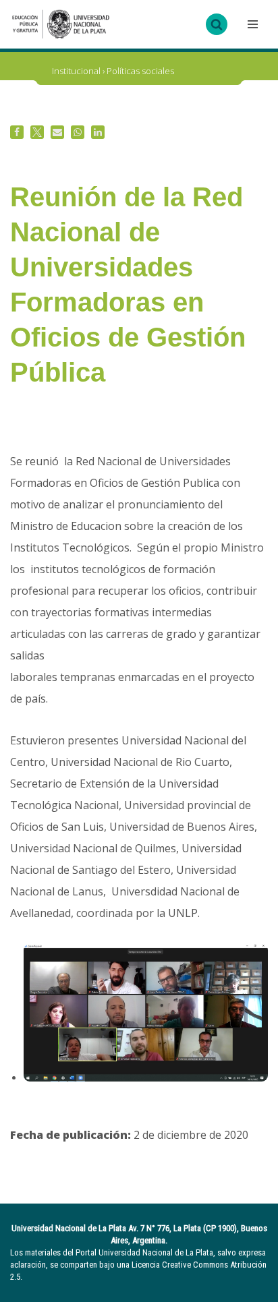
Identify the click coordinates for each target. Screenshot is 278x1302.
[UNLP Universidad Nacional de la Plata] (60, 24)
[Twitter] (37, 132)
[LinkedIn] (98, 132)
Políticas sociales (140, 71)
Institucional (76, 71)
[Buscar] (216, 24)
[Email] (57, 132)
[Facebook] (17, 132)
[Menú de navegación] (251, 24)
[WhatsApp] (77, 132)
